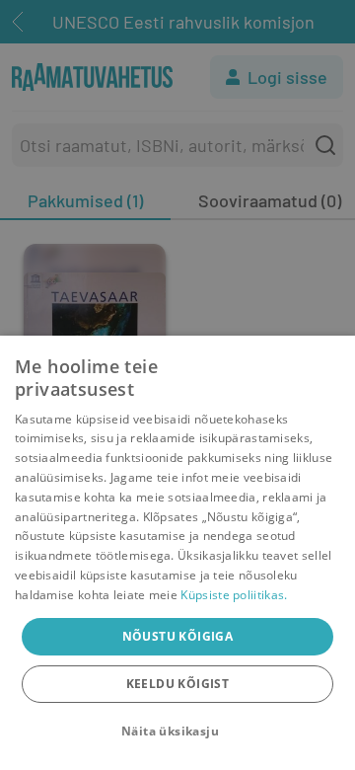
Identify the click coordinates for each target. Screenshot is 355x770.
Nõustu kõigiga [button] (178, 636)
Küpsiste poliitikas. (233, 594)
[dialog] (177, 553)
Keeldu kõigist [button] (178, 683)
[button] (177, 731)
